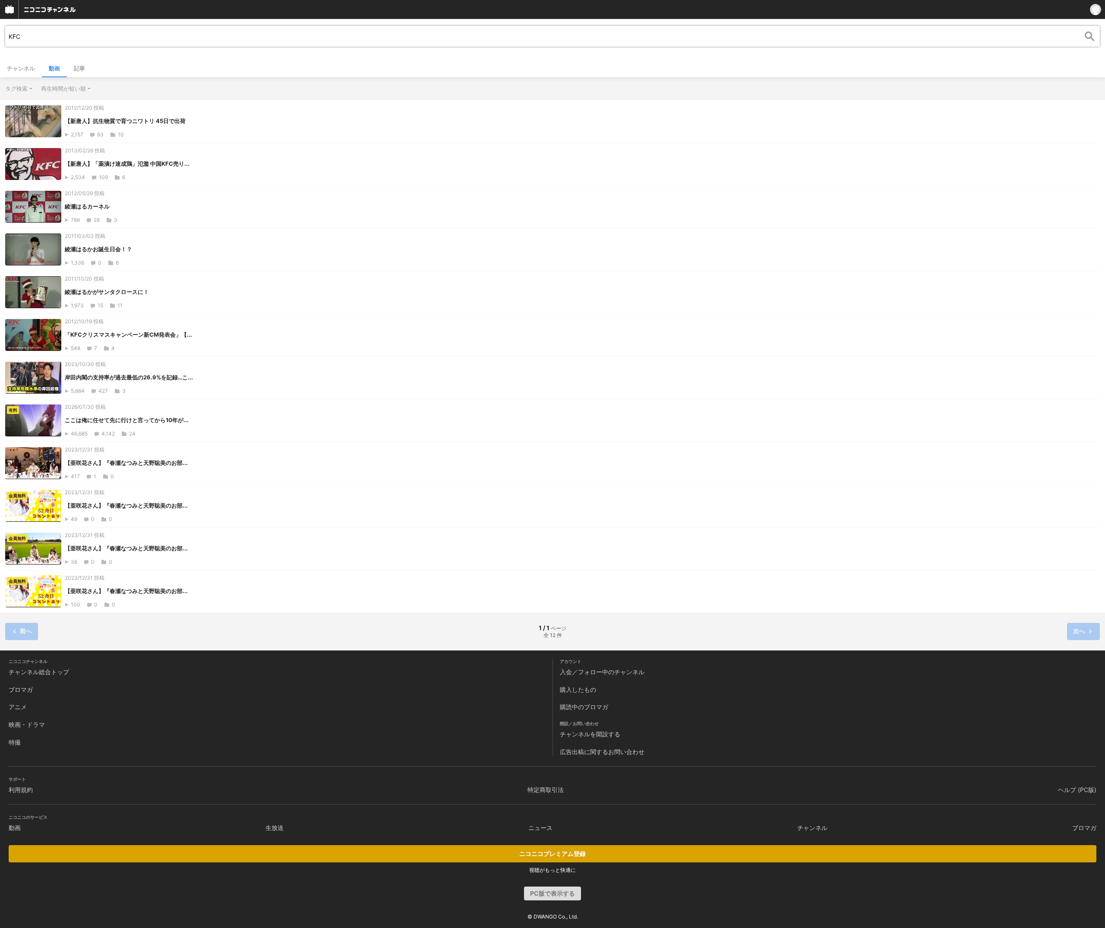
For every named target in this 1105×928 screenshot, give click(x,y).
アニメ (18, 706)
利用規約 (21, 789)
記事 (79, 68)
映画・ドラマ (27, 724)
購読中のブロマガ (584, 706)
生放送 (274, 827)
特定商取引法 (545, 789)
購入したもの (578, 689)
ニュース (540, 827)
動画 (54, 68)
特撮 (15, 742)
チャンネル (21, 68)
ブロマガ (21, 689)
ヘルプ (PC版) (1077, 789)
